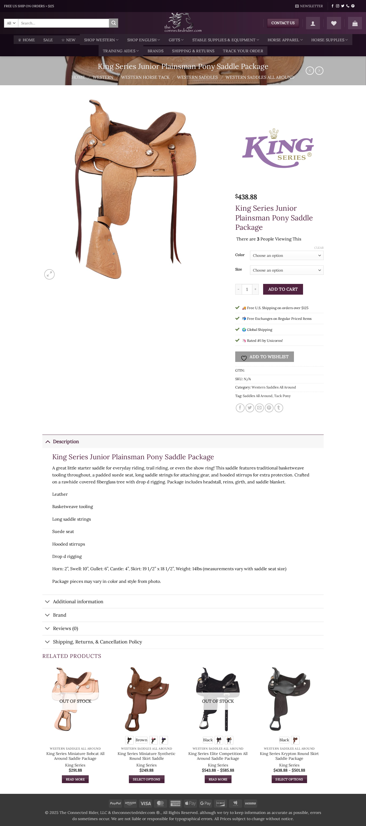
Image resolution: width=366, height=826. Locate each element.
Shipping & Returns (193, 51)
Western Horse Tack (145, 77)
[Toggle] (47, 441)
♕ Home (26, 40)
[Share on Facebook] (240, 407)
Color (240, 255)
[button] (309, 6)
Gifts (174, 40)
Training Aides (119, 51)
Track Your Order (243, 51)
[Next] (322, 729)
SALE (48, 40)
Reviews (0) (65, 628)
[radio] (129, 740)
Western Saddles (197, 77)
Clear (319, 248)
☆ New (68, 40)
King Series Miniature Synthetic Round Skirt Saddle (146, 756)
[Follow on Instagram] (337, 6)
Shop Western (99, 40)
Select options (146, 779)
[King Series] (279, 147)
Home (78, 77)
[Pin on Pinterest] (269, 407)
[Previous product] (319, 70)
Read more (75, 779)
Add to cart (283, 289)
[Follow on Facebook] (332, 6)
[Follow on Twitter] (342, 6)
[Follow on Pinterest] (352, 6)
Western (103, 77)
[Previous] (43, 729)
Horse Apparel (283, 40)
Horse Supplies (327, 40)
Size (238, 269)
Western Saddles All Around (260, 77)
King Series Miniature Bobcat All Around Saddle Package (75, 756)
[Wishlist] (334, 23)
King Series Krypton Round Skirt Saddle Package (289, 756)
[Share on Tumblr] (278, 407)
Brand (59, 615)
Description (66, 441)
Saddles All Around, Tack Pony (267, 396)
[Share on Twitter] (249, 407)
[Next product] (310, 70)
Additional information (78, 601)
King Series (75, 765)
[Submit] (113, 23)
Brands (156, 51)
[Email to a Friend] (259, 407)
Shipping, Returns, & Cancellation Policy (97, 642)
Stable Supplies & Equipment (224, 40)
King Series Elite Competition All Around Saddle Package (218, 756)
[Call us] (347, 6)
